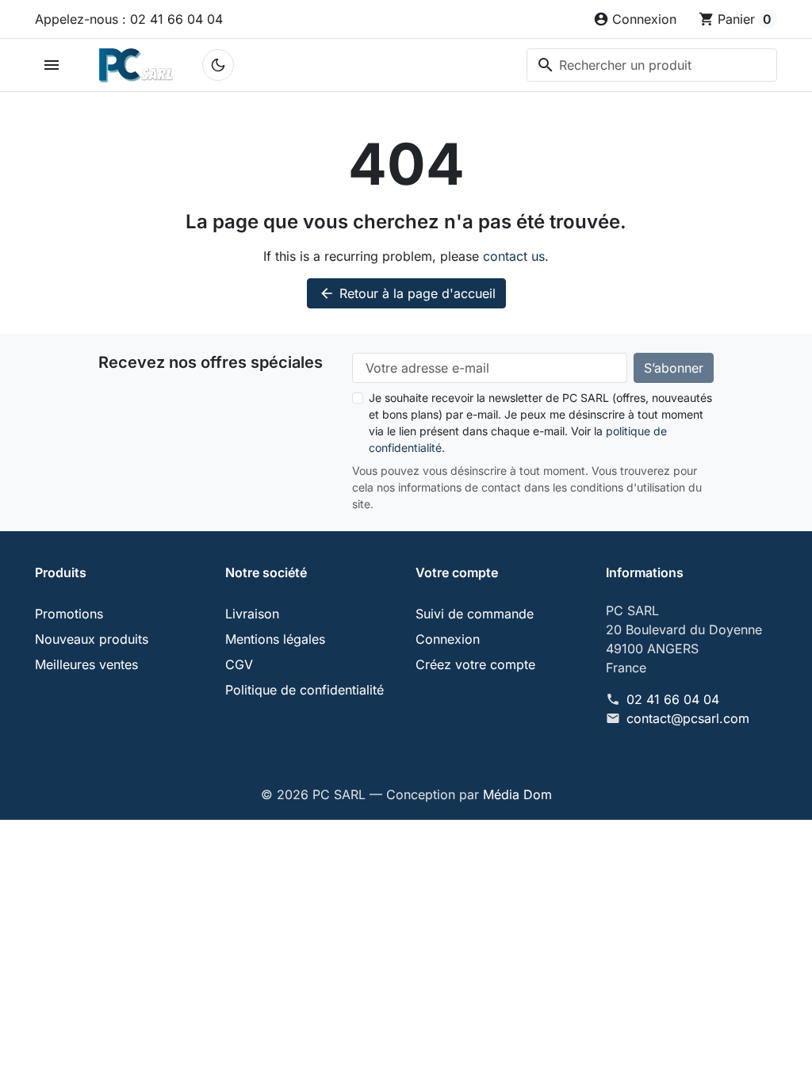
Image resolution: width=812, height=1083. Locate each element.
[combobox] (652, 65)
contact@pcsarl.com (687, 718)
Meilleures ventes (86, 664)
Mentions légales (275, 639)
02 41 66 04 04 (672, 699)
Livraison (252, 614)
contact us (514, 256)
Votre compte (457, 572)
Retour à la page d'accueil (407, 293)
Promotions (69, 614)
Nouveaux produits (91, 639)
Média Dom (517, 794)
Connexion (448, 639)
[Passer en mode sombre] (218, 65)
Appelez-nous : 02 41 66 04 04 (129, 19)
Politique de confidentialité (304, 690)
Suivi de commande (475, 614)
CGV (239, 664)
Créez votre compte (475, 664)
